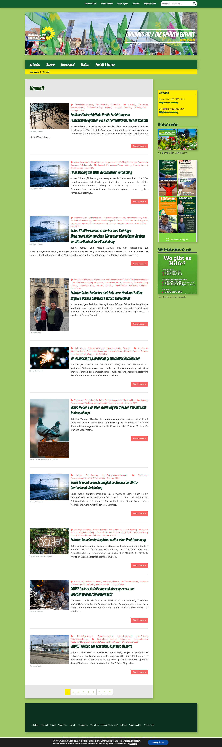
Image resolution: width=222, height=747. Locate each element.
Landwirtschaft (101, 532)
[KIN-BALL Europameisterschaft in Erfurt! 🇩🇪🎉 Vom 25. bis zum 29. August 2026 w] (186, 169)
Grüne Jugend (122, 3)
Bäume (145, 529)
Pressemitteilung (77, 107)
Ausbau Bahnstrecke (82, 162)
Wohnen (143, 285)
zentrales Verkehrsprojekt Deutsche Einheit (110, 220)
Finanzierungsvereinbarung (114, 217)
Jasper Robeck (94, 279)
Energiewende (111, 162)
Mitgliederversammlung (168, 102)
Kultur (118, 282)
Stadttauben (79, 400)
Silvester (126, 348)
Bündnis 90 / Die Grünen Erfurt (160, 34)
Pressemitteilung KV (109, 725)
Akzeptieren (158, 742)
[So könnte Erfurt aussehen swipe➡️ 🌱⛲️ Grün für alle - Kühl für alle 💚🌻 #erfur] (186, 187)
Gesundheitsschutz (105, 636)
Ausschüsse (143, 348)
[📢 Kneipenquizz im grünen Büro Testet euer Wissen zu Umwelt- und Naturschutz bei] (186, 206)
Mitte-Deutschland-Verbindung (135, 162)
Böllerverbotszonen (96, 348)
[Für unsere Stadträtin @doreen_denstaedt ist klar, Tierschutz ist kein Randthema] (168, 224)
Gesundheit (91, 351)
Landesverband (107, 3)
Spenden (136, 3)
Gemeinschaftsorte (100, 529)
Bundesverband (90, 3)
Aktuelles (35, 64)
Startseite (34, 71)
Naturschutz (87, 223)
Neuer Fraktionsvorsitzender (136, 279)
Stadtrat (85, 64)
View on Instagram (179, 239)
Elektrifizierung (97, 162)
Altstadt (77, 581)
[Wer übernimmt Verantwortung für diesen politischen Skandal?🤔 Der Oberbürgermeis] (168, 169)
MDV (119, 162)
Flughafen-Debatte (85, 636)
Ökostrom (75, 165)
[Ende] (110, 692)
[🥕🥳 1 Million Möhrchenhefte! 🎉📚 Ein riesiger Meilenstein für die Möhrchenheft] (168, 206)
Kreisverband (67, 64)
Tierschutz (75, 354)
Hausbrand (106, 581)
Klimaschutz (143, 104)
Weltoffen (133, 285)
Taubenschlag (129, 400)
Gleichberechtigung (84, 282)
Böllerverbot (80, 348)
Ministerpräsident (134, 217)
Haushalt (131, 104)
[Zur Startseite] (41, 40)
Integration (98, 282)
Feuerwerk (96, 581)
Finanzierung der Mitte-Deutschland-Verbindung (101, 172)
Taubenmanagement (113, 400)
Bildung (74, 532)
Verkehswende (86, 165)
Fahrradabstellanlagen (84, 104)
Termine (50, 64)
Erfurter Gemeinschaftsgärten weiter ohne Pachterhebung (108, 539)
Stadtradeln (115, 104)
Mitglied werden (150, 3)
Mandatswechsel (117, 279)
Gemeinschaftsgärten (82, 529)
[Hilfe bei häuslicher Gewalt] (177, 293)
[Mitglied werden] (177, 149)
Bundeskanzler (80, 217)
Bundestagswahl (141, 220)
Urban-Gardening (130, 529)
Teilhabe (118, 107)
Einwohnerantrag (114, 348)
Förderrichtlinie (102, 104)
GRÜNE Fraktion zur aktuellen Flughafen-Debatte (101, 646)
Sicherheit (128, 351)
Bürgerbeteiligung (78, 351)
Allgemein (62, 725)
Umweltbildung (115, 529)
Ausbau (79, 475)
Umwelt (128, 107)
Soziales (74, 285)
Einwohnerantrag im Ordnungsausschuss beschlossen (105, 358)
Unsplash (49, 556)
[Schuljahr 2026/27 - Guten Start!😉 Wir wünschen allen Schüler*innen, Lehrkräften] (186, 224)
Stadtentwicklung (94, 107)
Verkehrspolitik (140, 107)
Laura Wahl (104, 279)
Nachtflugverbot (124, 636)
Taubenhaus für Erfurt (94, 400)
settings (133, 743)
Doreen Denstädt (80, 279)
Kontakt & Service (105, 64)
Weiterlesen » (139, 146)
